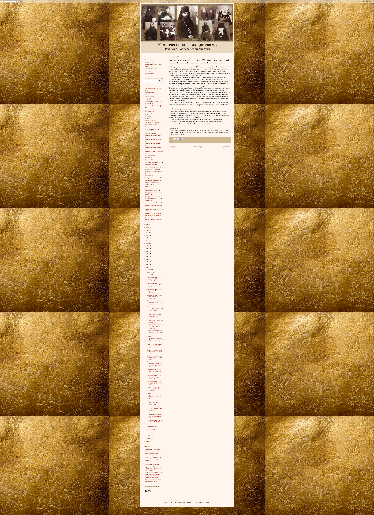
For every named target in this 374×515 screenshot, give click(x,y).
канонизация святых (151, 125)
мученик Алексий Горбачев (153, 143)
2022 (147, 238)
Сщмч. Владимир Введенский (154, 209)
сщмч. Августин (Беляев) (152, 203)
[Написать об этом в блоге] (176, 139)
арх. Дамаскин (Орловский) (153, 88)
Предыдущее (226, 147)
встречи (147, 103)
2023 (147, 235)
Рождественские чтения (152, 178)
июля (149, 275)
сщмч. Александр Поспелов (153, 205)
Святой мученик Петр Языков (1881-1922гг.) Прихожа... (154, 389)
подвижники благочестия (152, 162)
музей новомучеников (151, 133)
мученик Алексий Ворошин (153, 139)
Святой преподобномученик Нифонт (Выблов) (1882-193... (155, 364)
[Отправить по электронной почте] (174, 139)
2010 (147, 441)
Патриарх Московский (152, 160)
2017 (147, 251)
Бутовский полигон (151, 68)
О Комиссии (149, 62)
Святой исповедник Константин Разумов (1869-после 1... (154, 314)
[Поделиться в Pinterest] (182, 139)
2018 (147, 249)
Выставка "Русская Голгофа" (153, 106)
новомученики (179, 142)
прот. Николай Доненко (152, 167)
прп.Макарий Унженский (153, 169)
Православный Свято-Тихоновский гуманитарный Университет (153, 468)
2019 (147, 246)
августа (149, 272)
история (147, 118)
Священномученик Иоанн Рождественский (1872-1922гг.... (154, 284)
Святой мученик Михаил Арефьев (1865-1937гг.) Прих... (154, 345)
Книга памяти (149, 73)
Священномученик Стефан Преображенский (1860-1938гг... (155, 408)
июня (149, 433)
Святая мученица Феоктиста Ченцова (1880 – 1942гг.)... (153, 427)
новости (147, 158)
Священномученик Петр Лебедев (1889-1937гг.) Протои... (154, 383)
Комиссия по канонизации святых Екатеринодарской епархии (153, 458)
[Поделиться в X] (178, 139)
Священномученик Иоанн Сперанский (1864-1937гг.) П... (154, 296)
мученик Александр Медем (153, 135)
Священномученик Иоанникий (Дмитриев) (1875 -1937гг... (155, 308)
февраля (150, 438)
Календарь (148, 71)
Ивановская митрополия (152, 449)
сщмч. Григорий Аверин (152, 213)
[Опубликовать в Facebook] (180, 139)
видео (147, 99)
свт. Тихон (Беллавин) (152, 180)
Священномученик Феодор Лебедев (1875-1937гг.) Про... (155, 422)
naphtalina (195, 502)
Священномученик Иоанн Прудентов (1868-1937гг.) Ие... (154, 278)
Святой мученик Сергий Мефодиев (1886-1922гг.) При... (154, 402)
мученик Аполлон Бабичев (153, 147)
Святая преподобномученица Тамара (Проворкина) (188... (154, 415)
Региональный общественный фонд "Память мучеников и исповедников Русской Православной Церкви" (154, 475)
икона (147, 116)
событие (147, 200)
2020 (147, 243)
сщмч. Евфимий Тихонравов (153, 215)
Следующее (172, 147)
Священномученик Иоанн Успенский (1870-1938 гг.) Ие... (154, 302)
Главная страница (199, 147)
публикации (149, 175)
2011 (147, 267)
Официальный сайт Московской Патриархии (152, 463)
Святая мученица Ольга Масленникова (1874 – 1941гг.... (154, 371)
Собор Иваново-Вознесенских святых (154, 65)
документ (148, 114)
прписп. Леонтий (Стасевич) (153, 171)
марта (149, 435)
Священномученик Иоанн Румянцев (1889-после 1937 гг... (154, 290)
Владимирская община (152, 101)
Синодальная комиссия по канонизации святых (153, 189)
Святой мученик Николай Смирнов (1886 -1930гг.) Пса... (155, 357)
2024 (147, 233)
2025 (147, 230)
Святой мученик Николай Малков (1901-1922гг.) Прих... (154, 351)
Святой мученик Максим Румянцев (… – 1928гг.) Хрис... (155, 332)
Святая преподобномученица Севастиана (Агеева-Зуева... (154, 395)
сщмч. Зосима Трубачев (152, 219)
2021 (147, 241)
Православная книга (151, 165)
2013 (147, 262)
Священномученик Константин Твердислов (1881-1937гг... (155, 320)
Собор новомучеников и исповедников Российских (153, 197)
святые (147, 186)
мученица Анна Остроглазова (154, 151)
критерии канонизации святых (152, 130)
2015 (147, 257)
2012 (147, 264)
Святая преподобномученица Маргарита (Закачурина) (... (155, 339)
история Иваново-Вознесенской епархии (152, 121)
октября (149, 270)
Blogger (208, 502)
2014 (147, 259)
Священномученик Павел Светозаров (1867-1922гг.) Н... (154, 377)
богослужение (149, 92)
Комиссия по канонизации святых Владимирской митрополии (153, 453)
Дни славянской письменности (150, 110)
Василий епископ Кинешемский (150, 95)
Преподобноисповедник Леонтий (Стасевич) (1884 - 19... (154, 326)
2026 (147, 227)
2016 (147, 254)
